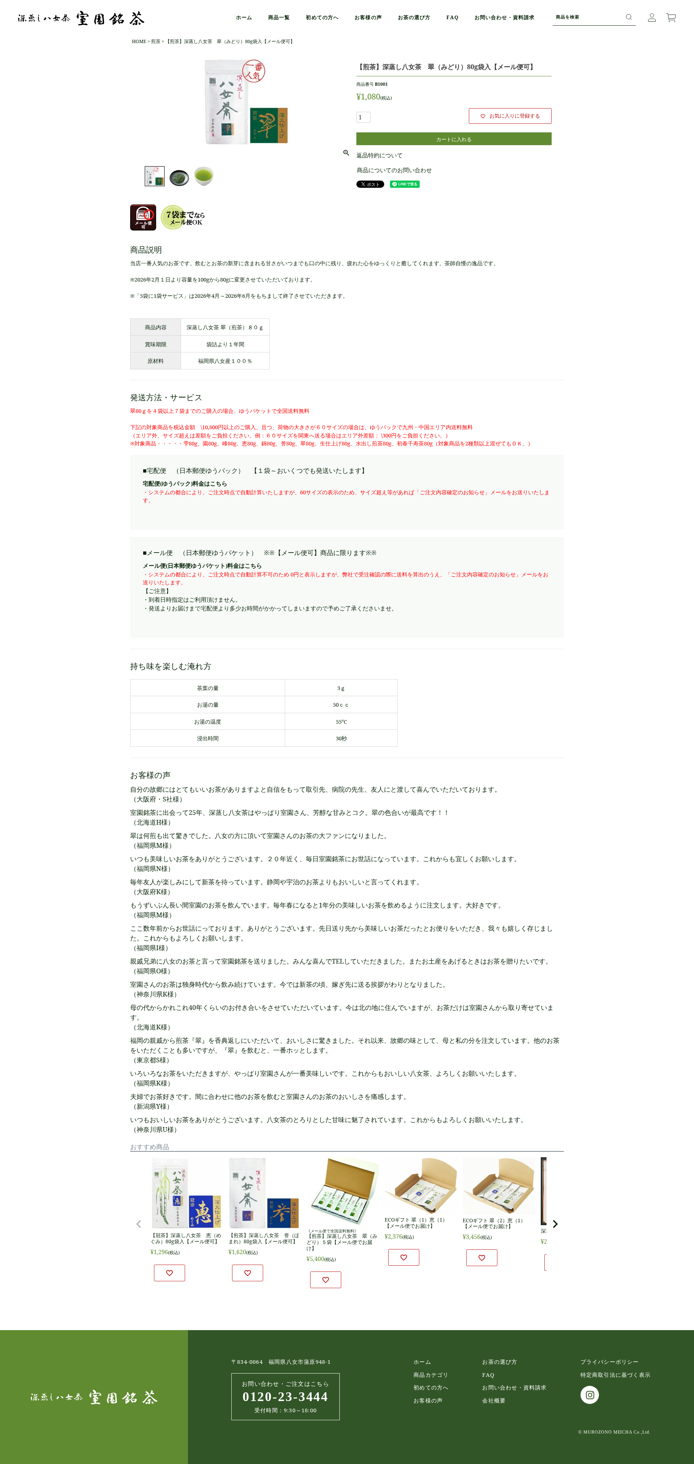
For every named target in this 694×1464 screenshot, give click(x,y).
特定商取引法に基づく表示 (616, 1374)
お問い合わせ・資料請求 (505, 17)
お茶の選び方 (414, 17)
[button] (138, 1224)
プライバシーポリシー (610, 1361)
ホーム (244, 17)
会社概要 (494, 1400)
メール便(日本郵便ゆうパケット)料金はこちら (202, 566)
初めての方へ (322, 17)
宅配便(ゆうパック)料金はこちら (185, 484)
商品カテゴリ (431, 1374)
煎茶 (155, 41)
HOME (139, 41)
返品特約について (379, 155)
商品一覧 (279, 17)
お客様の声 (368, 17)
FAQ (452, 17)
